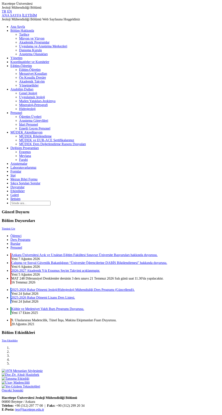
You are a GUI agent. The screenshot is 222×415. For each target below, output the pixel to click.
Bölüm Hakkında (22, 30)
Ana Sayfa (17, 26)
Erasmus (25, 152)
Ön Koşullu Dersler (32, 77)
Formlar (15, 171)
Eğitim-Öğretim (21, 66)
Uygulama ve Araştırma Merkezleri (43, 46)
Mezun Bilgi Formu (24, 179)
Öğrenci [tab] (15, 236)
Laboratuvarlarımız (23, 167)
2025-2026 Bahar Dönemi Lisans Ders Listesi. (43, 297)
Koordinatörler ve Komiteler (29, 62)
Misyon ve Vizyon (31, 38)
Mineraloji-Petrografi (33, 105)
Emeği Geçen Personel (34, 128)
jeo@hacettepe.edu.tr (29, 409)
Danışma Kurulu (30, 50)
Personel (16, 113)
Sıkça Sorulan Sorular (25, 183)
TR (4, 11)
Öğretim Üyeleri (30, 116)
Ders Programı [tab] (20, 240)
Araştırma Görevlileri (33, 120)
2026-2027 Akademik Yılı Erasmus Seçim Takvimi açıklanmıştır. (55, 270)
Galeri (14, 195)
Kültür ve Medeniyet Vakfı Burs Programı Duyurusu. (47, 309)
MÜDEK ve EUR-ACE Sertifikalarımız (46, 140)
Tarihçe (24, 34)
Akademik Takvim (32, 81)
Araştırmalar (18, 163)
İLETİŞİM (29, 15)
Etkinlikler (17, 191)
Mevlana (25, 156)
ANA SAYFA (11, 15)
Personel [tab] (16, 247)
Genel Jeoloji (28, 93)
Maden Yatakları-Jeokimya (37, 101)
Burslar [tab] (15, 243)
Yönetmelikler (29, 85)
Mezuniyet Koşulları (33, 73)
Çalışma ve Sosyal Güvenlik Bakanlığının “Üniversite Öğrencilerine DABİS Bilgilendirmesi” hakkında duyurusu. (89, 263)
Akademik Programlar (34, 42)
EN (9, 11)
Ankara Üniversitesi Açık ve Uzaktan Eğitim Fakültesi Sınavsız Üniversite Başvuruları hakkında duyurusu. (84, 255)
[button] (7, 390)
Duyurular (17, 187)
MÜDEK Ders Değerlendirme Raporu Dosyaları (52, 144)
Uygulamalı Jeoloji (32, 97)
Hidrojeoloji (27, 109)
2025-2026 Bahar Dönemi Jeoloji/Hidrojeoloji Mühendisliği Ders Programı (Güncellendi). (73, 290)
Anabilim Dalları (21, 89)
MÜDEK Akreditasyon (26, 132)
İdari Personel (28, 124)
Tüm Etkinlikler (10, 340)
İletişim (15, 199)
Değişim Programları (24, 148)
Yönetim (16, 58)
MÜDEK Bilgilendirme (35, 136)
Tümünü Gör (8, 228)
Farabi (23, 160)
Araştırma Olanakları (33, 54)
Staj (13, 175)
